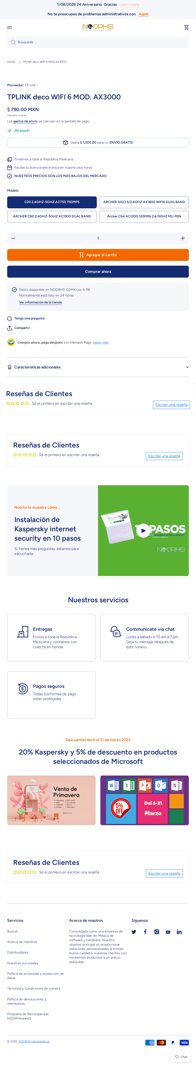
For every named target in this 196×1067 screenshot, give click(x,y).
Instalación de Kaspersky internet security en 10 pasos (47, 529)
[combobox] (98, 42)
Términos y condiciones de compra (33, 988)
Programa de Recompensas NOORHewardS (28, 1016)
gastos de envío (25, 121)
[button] (186, 27)
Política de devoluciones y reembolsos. (26, 1001)
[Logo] (98, 28)
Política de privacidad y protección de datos (35, 976)
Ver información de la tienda (40, 302)
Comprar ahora (98, 271)
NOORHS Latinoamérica (34, 1041)
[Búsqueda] (11, 42)
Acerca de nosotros (22, 942)
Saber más (101, 342)
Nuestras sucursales (22, 963)
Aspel (143, 14)
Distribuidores (17, 952)
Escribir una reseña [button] (171, 404)
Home (11, 62)
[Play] (143, 530)
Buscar (12, 931)
